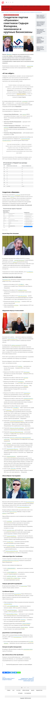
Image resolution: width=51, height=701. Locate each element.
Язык (11, 8)
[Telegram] (15, 672)
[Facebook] (4, 672)
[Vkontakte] (8, 672)
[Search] (12, 2)
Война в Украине (25, 690)
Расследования (6, 8)
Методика (20, 693)
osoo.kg (12, 196)
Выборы (32, 690)
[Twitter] (11, 672)
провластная (30, 66)
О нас (13, 690)
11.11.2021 (6, 34)
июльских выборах (21, 93)
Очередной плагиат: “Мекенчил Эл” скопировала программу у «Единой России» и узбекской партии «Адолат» (26, 679)
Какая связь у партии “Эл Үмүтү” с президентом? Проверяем (8, 678)
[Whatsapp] (19, 672)
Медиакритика (39, 690)
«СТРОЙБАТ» (16, 407)
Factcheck (18, 690)
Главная (8, 690)
